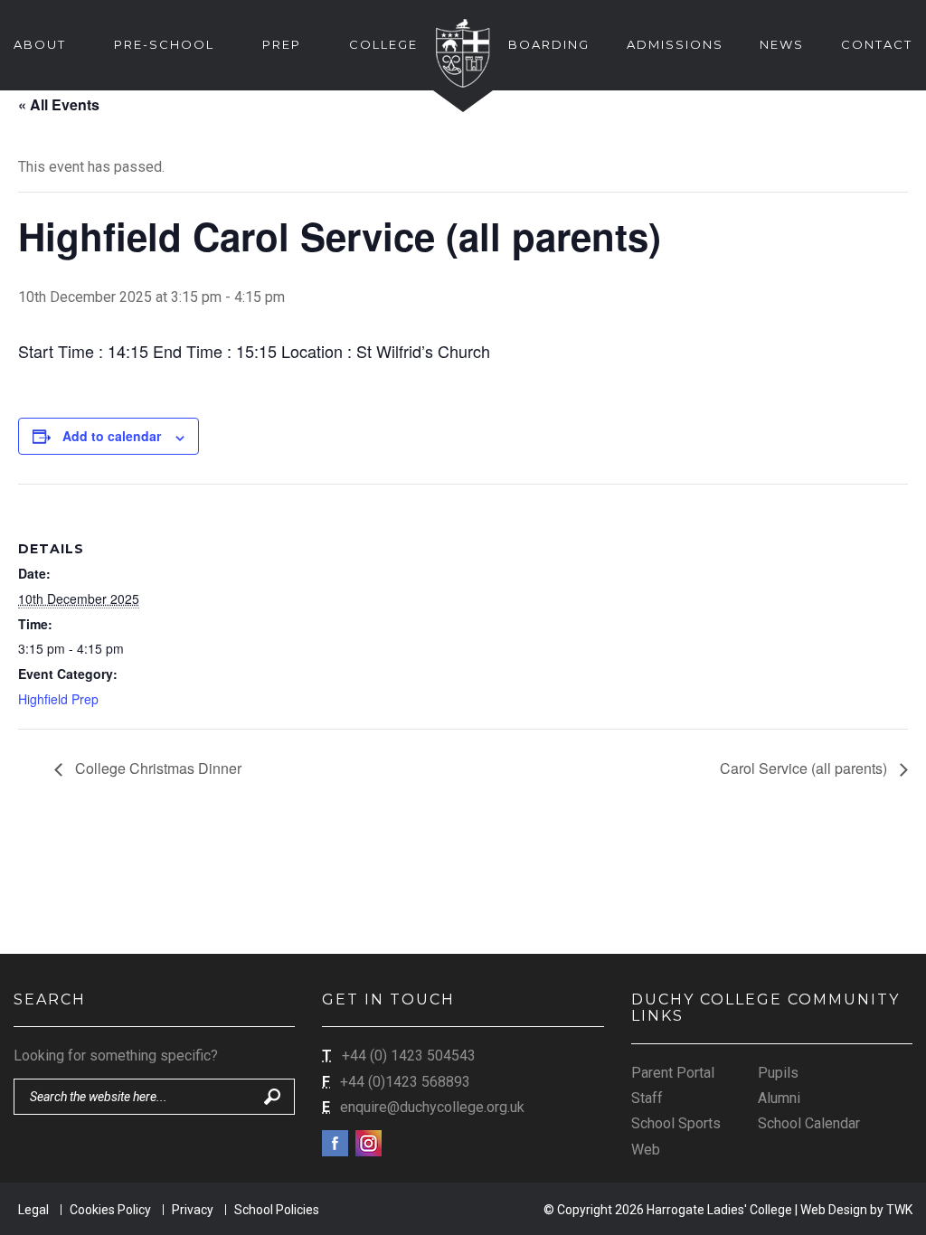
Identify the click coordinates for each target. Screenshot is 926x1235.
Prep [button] (281, 44)
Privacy (192, 1209)
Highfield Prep (58, 699)
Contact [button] (876, 44)
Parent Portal (672, 1072)
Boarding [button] (549, 44)
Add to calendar (111, 436)
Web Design (833, 1209)
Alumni (779, 1098)
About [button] (40, 44)
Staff (647, 1098)
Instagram (368, 1143)
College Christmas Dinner (156, 768)
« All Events (58, 104)
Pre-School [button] (164, 44)
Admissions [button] (675, 44)
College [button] (383, 44)
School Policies (276, 1209)
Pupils (778, 1072)
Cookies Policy (110, 1209)
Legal (33, 1209)
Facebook (335, 1143)
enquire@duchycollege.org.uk (432, 1107)
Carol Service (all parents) (805, 768)
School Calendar (809, 1123)
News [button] (782, 44)
